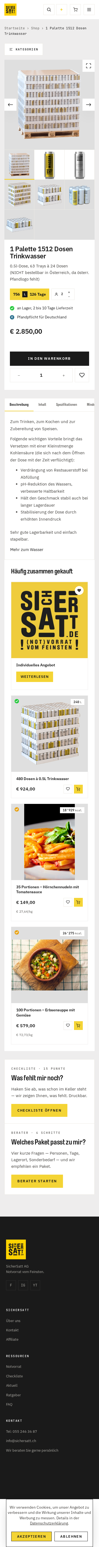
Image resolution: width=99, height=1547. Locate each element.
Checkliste (14, 1376)
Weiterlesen (35, 676)
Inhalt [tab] (42, 404)
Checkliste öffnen (39, 1110)
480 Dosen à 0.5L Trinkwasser (42, 778)
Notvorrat (13, 1366)
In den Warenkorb (49, 358)
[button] (78, 789)
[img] (17, 701)
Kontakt (12, 1330)
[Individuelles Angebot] (49, 620)
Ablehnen (71, 1536)
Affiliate (12, 1339)
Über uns (13, 1320)
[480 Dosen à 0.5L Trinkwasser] (49, 734)
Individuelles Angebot (35, 665)
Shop (35, 28)
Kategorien (27, 49)
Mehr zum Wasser (26, 549)
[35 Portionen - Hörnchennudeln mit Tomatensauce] (49, 842)
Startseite (14, 28)
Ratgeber (13, 1395)
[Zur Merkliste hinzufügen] (82, 375)
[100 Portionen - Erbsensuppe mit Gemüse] (49, 965)
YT (35, 1285)
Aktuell (12, 1385)
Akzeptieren (31, 1536)
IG (23, 1285)
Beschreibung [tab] (19, 404)
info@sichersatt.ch (21, 1440)
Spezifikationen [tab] (66, 404)
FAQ (9, 1404)
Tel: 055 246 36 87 (21, 1431)
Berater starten (37, 1181)
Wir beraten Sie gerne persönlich (32, 1450)
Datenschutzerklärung (49, 1523)
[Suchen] (48, 9)
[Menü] (89, 9)
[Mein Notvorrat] (61, 9)
